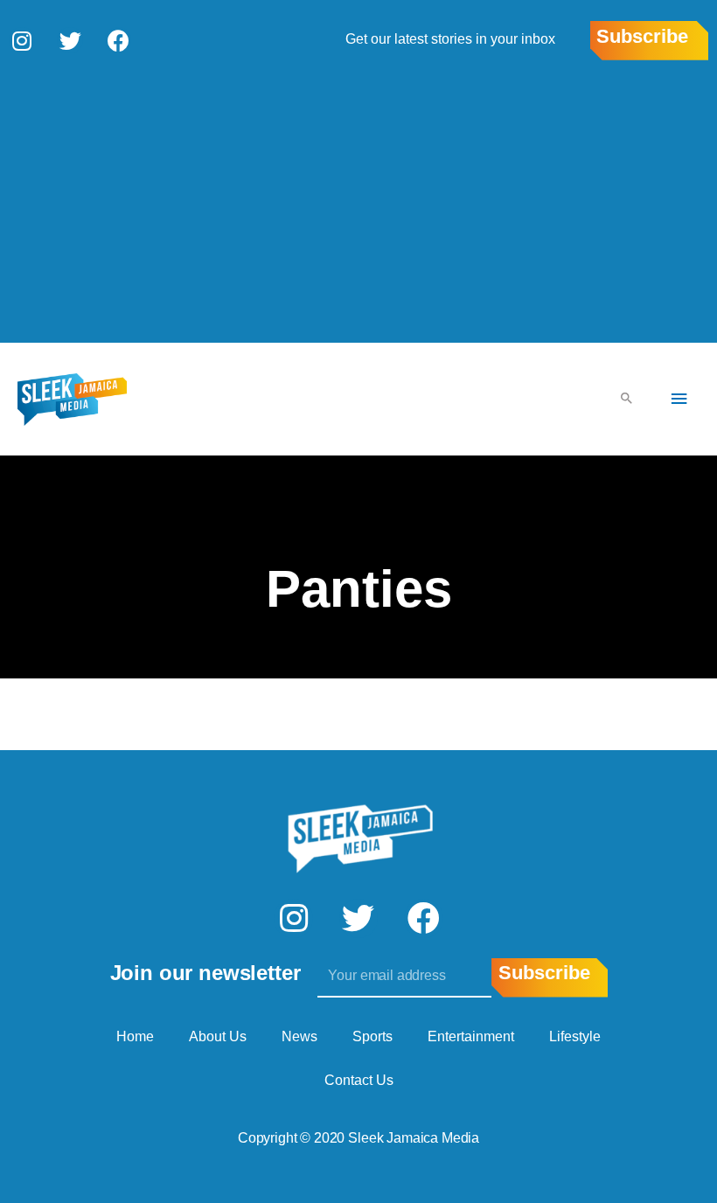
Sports (372, 1036)
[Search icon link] (627, 399)
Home (135, 1036)
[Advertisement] (358, 200)
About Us (218, 1036)
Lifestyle (575, 1036)
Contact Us (358, 1080)
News (299, 1036)
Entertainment (471, 1036)
